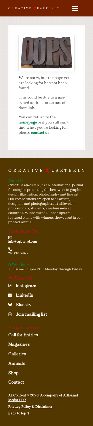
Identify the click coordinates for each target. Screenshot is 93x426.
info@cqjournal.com (22, 241)
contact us (40, 132)
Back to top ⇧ (19, 413)
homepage (28, 122)
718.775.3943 (18, 253)
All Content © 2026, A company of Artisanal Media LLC (43, 397)
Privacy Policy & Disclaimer (30, 407)
